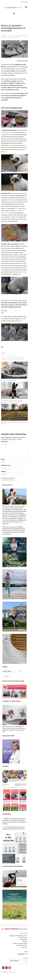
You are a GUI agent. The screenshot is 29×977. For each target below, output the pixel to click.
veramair (5, 35)
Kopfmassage (4, 359)
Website (3, 471)
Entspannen (14, 357)
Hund (19, 357)
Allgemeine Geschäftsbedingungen (18, 935)
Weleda (10, 200)
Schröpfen (18, 359)
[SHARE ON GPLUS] (8, 355)
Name (3, 459)
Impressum (24, 947)
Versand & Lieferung (22, 945)
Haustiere (17, 37)
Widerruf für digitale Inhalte (20, 943)
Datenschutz (24, 939)
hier (17, 208)
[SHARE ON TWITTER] (2, 355)
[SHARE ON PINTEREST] (11, 355)
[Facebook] (22, 2)
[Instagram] (26, 2)
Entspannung (10, 37)
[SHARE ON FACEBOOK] (5, 355)
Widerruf (25, 941)
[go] (24, 676)
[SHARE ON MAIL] (13, 355)
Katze (22, 357)
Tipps (23, 359)
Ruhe (14, 359)
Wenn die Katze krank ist (9, 380)
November (10, 359)
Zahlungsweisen (23, 937)
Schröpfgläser (15, 193)
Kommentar (5, 441)
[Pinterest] (24, 2)
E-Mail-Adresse (6, 465)
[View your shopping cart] (26, 8)
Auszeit (9, 357)
